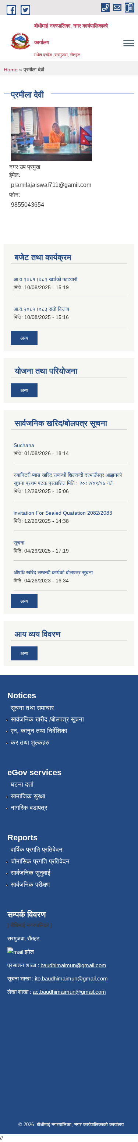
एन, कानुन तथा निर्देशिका (39, 730)
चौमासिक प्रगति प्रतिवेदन (40, 861)
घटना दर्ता (22, 784)
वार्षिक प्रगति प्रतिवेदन (37, 849)
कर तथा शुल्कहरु (30, 742)
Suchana (24, 445)
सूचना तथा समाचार (32, 708)
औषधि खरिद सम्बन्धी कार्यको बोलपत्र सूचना (53, 572)
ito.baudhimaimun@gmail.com (71, 978)
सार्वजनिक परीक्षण (30, 884)
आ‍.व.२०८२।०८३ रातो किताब (41, 309)
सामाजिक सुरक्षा (28, 796)
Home (11, 69)
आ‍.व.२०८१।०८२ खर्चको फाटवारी (45, 279)
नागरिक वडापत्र (29, 807)
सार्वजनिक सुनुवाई (30, 872)
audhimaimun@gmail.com (74, 965)
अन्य (24, 338)
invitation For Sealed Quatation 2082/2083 (63, 513)
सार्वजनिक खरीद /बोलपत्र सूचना (47, 719)
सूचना (19, 543)
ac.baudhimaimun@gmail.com (69, 992)
